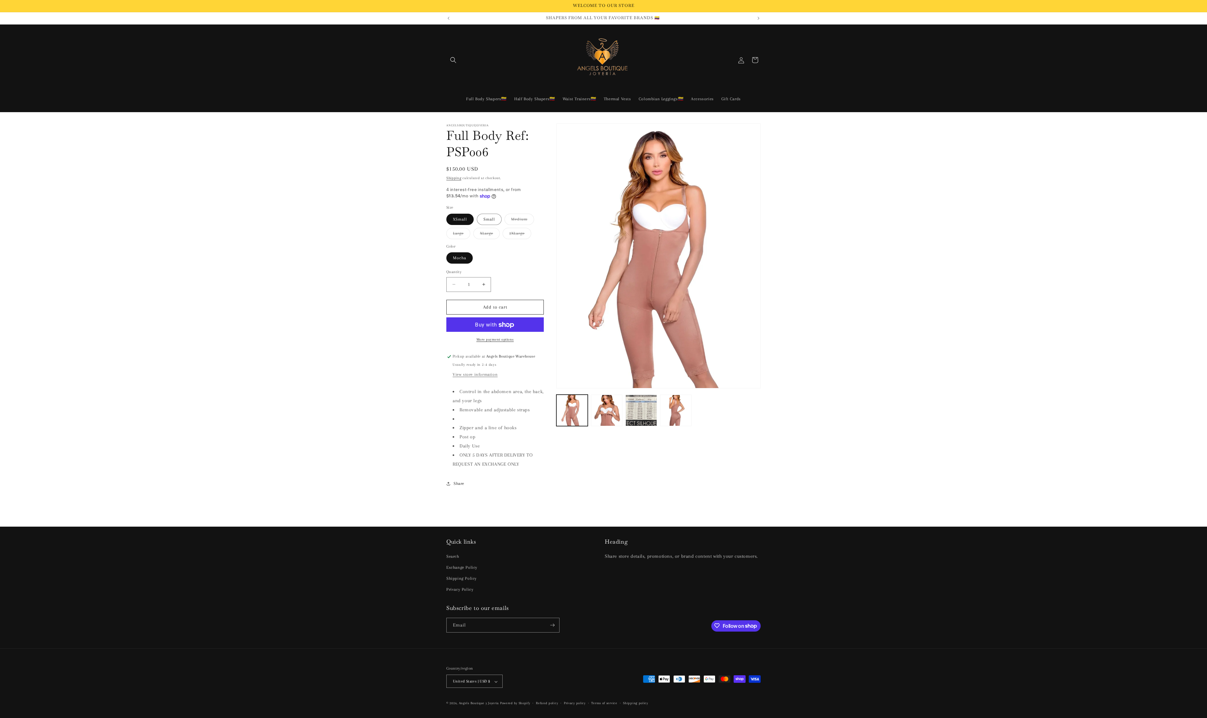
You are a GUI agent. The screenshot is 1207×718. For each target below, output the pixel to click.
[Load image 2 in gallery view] (606, 410)
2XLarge (520, 235)
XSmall (460, 219)
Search (452, 556)
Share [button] (459, 483)
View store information (475, 374)
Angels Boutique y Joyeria (479, 703)
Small (489, 219)
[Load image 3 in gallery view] (641, 410)
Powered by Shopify (515, 703)
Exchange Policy (461, 567)
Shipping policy (635, 703)
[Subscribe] (552, 625)
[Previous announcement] (448, 18)
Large (461, 235)
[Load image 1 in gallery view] (572, 410)
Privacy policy (575, 703)
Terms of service (604, 703)
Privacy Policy (459, 589)
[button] (453, 60)
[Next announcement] (758, 18)
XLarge (490, 235)
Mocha (459, 257)
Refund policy (547, 703)
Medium (522, 220)
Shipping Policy (461, 578)
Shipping (453, 178)
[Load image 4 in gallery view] (676, 410)
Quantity (453, 272)
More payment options (495, 340)
